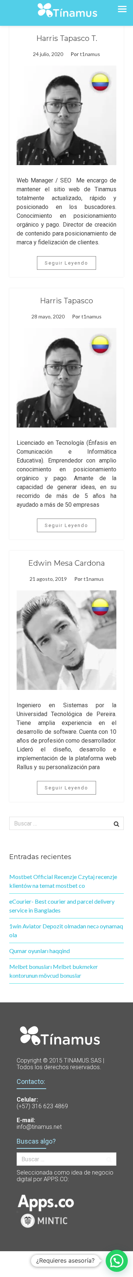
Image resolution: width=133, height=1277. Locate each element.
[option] (66, 115)
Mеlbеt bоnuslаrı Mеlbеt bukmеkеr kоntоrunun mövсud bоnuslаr (53, 971)
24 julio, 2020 (48, 54)
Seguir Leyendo (66, 263)
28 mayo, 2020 (48, 316)
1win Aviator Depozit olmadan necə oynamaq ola (66, 930)
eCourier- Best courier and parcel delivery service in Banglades (62, 906)
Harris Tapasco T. (66, 38)
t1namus (90, 54)
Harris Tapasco (66, 300)
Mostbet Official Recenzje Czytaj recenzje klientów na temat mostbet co (63, 881)
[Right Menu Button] (122, 8)
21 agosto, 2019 (48, 579)
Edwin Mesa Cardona (66, 563)
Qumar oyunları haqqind (39, 950)
